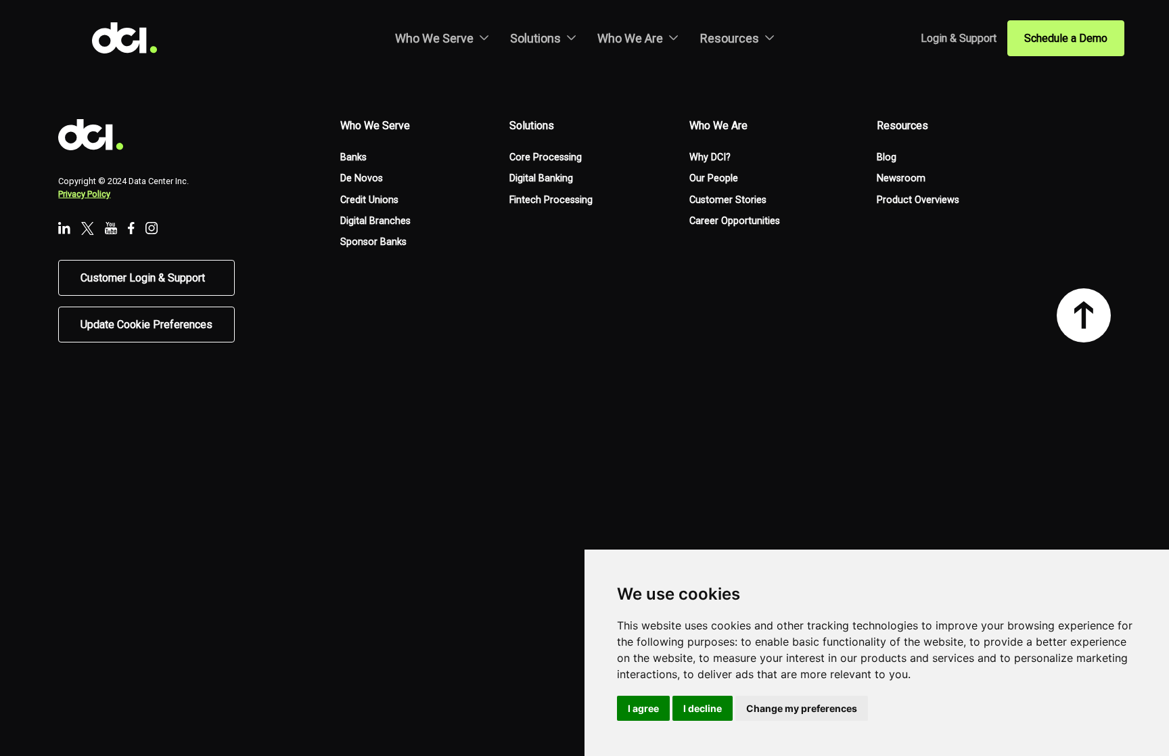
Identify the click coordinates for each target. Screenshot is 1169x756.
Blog (886, 157)
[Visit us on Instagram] (151, 229)
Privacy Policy (84, 194)
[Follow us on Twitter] (87, 230)
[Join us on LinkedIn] (64, 229)
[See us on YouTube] (111, 229)
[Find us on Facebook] (131, 229)
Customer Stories (727, 200)
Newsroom (901, 178)
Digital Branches (375, 221)
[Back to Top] (1084, 315)
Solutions (535, 38)
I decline (702, 708)
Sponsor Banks (373, 242)
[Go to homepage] (135, 38)
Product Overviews (918, 200)
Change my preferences (801, 708)
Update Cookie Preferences (146, 324)
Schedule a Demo (1065, 38)
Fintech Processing (551, 200)
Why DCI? (710, 157)
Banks (353, 157)
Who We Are (630, 38)
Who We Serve (434, 38)
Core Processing (545, 157)
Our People (713, 178)
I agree (643, 708)
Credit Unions (369, 200)
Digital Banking (541, 178)
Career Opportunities (734, 221)
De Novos (361, 178)
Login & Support (958, 38)
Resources (729, 38)
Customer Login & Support (143, 277)
